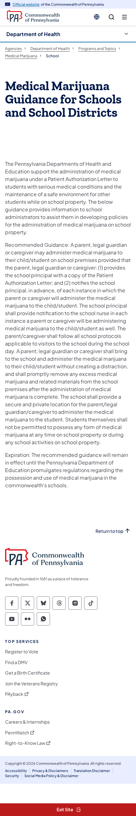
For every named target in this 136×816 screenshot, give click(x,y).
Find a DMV (16, 662)
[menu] (124, 17)
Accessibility (16, 771)
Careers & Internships (27, 722)
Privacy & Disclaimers (50, 771)
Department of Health (33, 34)
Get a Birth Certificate (27, 673)
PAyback (14, 694)
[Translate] (96, 17)
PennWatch (17, 732)
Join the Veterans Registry (31, 683)
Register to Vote (21, 651)
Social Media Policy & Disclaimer (51, 776)
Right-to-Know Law (25, 743)
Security (12, 776)
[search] (111, 17)
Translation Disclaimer (92, 771)
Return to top (109, 531)
